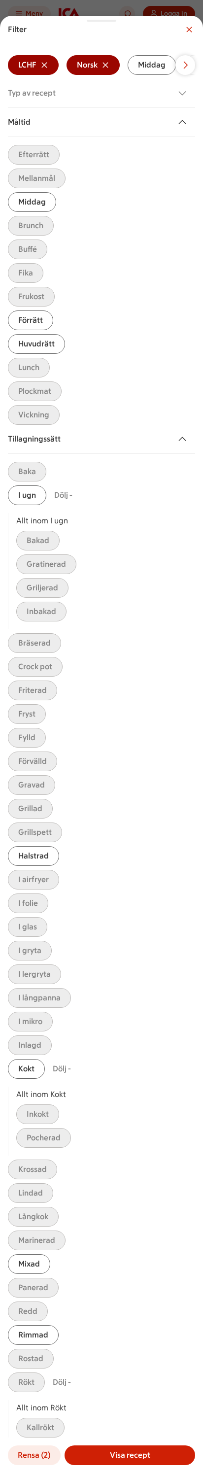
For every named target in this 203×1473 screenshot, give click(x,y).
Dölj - (63, 495)
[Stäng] (189, 29)
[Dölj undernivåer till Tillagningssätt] (184, 439)
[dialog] (101, 744)
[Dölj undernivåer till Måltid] (184, 122)
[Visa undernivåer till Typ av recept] (184, 93)
